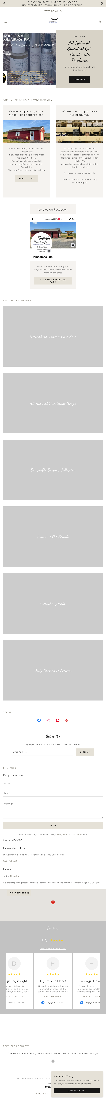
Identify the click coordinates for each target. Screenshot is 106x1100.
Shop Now (79, 79)
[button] (10, 21)
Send (53, 826)
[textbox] (42, 752)
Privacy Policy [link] (62, 834)
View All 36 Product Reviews (53, 948)
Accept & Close (77, 1091)
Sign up (85, 752)
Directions (26, 178)
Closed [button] (13, 876)
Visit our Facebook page (53, 281)
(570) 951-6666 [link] (53, 11)
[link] (53, 22)
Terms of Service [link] (76, 834)
